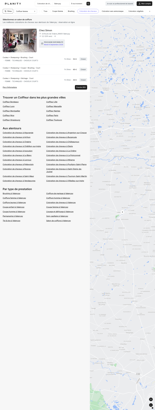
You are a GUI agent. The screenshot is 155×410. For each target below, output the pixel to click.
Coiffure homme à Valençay (58, 198)
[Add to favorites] (34, 31)
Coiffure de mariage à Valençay (59, 193)
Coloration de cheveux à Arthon (16, 137)
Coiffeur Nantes (53, 111)
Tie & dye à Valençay (11, 221)
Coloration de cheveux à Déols (59, 146)
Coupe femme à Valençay (57, 207)
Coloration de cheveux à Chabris (17, 142)
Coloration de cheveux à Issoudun (17, 151)
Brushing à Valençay (11, 193)
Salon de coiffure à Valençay (58, 221)
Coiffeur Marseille (54, 106)
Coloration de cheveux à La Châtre (61, 151)
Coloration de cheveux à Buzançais (61, 137)
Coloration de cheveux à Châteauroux (62, 142)
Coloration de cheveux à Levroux (17, 160)
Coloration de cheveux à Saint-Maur (18, 176)
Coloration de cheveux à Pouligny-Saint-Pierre (66, 164)
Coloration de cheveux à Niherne (60, 160)
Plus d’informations (10, 87)
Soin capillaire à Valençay (57, 216)
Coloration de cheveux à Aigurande (18, 133)
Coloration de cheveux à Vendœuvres (19, 181)
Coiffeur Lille (51, 102)
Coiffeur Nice (8, 115)
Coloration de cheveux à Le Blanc (17, 155)
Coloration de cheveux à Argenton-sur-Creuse (66, 133)
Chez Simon (45, 30)
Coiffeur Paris (52, 115)
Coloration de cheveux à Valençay (61, 202)
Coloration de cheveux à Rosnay (17, 169)
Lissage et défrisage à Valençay (60, 211)
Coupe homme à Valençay (14, 211)
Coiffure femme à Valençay (14, 198)
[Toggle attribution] (152, 408)
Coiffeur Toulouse (54, 120)
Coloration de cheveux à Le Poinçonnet (63, 155)
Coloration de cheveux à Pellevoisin (18, 164)
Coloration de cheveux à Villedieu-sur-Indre (65, 181)
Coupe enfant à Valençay (13, 207)
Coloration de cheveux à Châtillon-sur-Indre (22, 146)
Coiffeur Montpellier (11, 111)
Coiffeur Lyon (9, 106)
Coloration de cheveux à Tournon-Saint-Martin (66, 176)
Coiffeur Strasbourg (11, 120)
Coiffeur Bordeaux (11, 102)
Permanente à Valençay (13, 216)
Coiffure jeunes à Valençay (14, 202)
